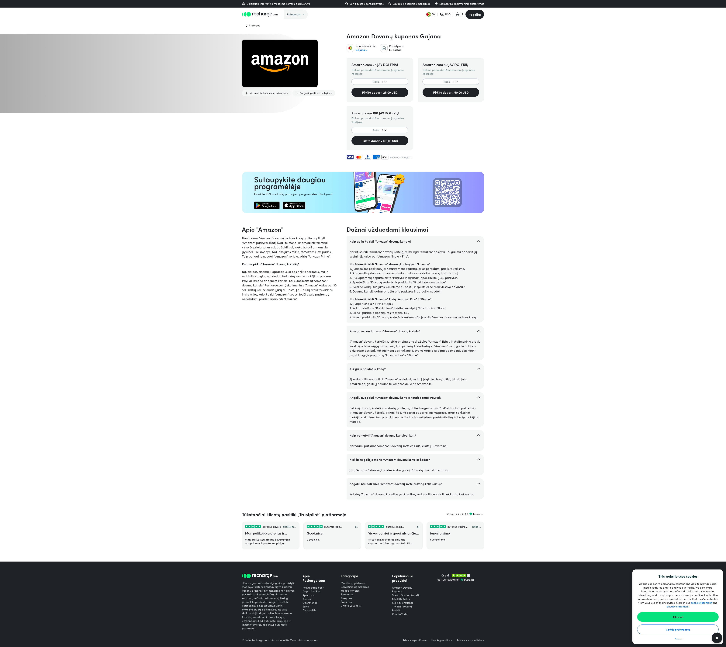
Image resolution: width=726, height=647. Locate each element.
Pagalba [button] (475, 14)
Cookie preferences (678, 629)
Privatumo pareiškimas (415, 640)
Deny (678, 639)
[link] (267, 205)
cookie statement (701, 602)
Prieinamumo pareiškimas (470, 640)
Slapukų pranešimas (441, 640)
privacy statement (678, 606)
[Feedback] (717, 638)
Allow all (678, 617)
